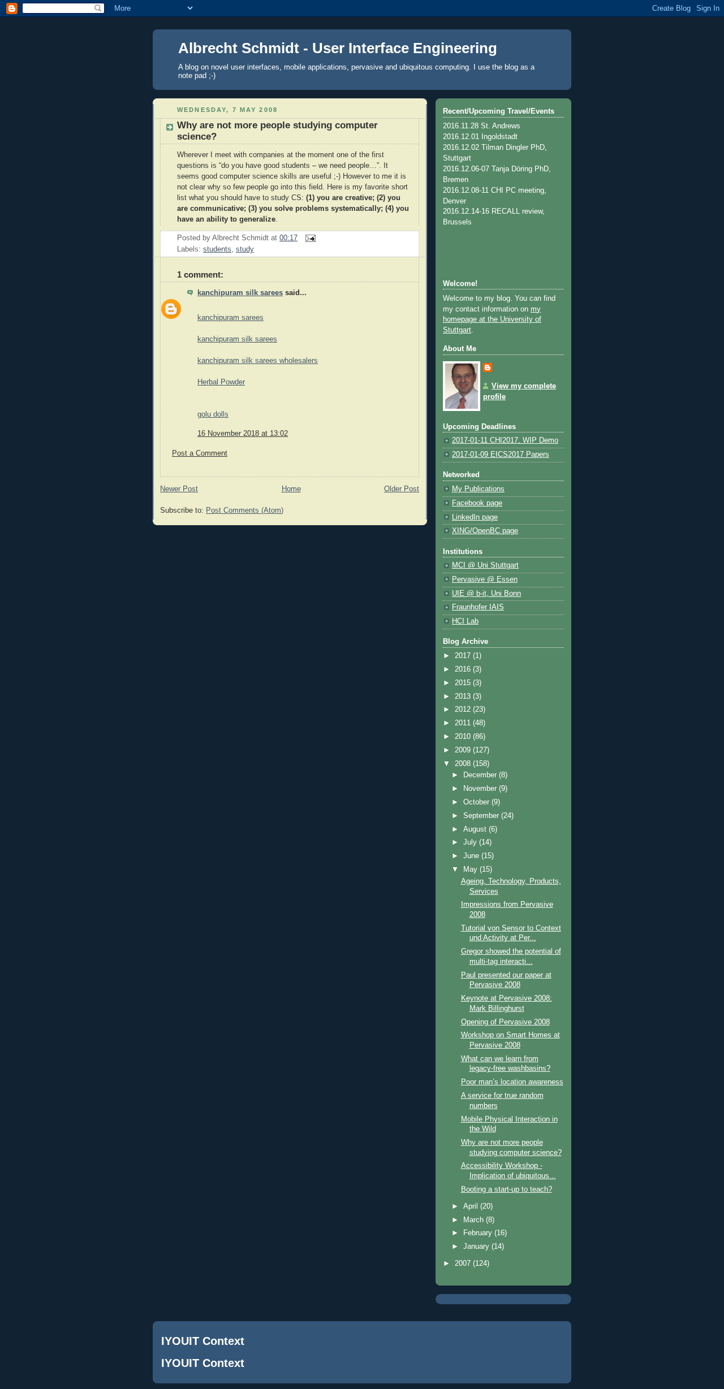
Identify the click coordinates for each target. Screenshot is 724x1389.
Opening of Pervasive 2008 (505, 1022)
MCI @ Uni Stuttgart (485, 565)
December (481, 775)
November (481, 789)
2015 (464, 683)
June (472, 856)
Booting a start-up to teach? (506, 1189)
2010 (464, 737)
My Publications (478, 489)
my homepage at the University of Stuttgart (492, 320)
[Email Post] (309, 238)
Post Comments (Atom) (244, 510)
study (245, 249)
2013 (464, 696)
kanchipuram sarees (230, 318)
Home (291, 489)
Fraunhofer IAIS (478, 607)
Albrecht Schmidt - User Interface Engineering (337, 48)
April (471, 1206)
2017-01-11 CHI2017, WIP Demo (505, 440)
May (471, 869)
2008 (464, 764)
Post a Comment (199, 453)
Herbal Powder (221, 382)
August (476, 829)
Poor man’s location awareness (512, 1082)
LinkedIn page (475, 517)
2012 (464, 709)
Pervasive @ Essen (485, 579)
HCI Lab (465, 621)
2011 (464, 723)
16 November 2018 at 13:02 (242, 434)
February (478, 1233)
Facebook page (477, 503)
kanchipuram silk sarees (240, 293)
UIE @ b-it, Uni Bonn (486, 594)
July (471, 842)
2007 (464, 1263)
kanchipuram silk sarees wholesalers (257, 361)
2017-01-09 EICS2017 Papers (500, 454)
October (477, 802)
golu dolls (213, 414)
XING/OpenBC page (485, 531)
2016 (464, 669)
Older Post (401, 489)
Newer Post (179, 489)
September (482, 816)
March (474, 1220)
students (217, 249)
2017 (464, 656)
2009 (464, 750)
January (477, 1246)
